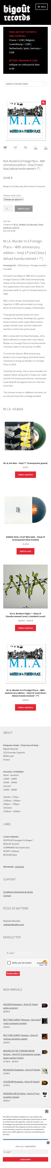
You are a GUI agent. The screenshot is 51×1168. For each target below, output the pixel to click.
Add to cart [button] (25, 551)
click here (19, 866)
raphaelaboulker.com (13, 924)
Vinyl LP (15, 227)
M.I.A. (16, 224)
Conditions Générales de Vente (18, 892)
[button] (46, 1111)
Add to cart (23, 208)
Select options (25, 474)
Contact (7, 895)
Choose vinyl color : (12, 195)
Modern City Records (28, 224)
